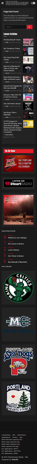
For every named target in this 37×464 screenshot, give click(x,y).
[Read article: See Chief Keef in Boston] (28, 106)
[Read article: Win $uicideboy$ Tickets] (28, 42)
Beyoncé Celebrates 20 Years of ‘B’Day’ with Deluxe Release (12, 68)
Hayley (7, 73)
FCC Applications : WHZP (10, 453)
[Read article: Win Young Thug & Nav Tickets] (28, 60)
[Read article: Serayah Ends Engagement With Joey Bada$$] (28, 88)
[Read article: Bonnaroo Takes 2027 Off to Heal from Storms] (28, 97)
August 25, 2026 (16, 90)
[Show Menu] (2, 3)
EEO (14, 435)
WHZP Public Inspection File (11, 444)
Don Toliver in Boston (16, 256)
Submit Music (21, 435)
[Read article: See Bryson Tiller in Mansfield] (28, 115)
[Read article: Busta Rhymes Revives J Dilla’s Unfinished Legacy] (28, 79)
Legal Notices (6, 437)
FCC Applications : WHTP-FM (11, 451)
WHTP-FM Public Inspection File (12, 439)
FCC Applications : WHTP (10, 449)
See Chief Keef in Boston (12, 104)
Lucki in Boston (13, 250)
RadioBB (15, 459)
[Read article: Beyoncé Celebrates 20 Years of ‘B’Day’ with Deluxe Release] (28, 69)
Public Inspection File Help (10, 446)
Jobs (20, 437)
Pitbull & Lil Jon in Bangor (17, 238)
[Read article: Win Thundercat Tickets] (28, 51)
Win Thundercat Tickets (12, 48)
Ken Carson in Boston (16, 244)
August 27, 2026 (16, 73)
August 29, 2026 (15, 42)
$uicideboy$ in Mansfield (17, 262)
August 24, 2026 (16, 99)
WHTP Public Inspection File (11, 442)
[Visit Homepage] (17, 3)
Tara (6, 42)
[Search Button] (29, 27)
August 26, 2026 (16, 82)
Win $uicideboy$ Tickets (12, 40)
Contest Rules (6, 435)
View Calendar (7, 266)
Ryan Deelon (9, 134)
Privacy (14, 437)
